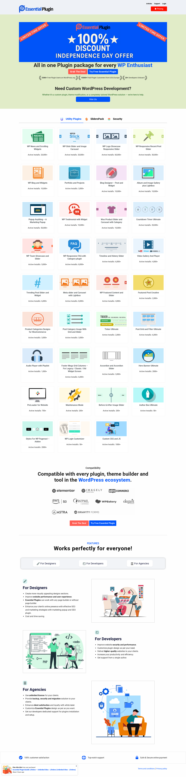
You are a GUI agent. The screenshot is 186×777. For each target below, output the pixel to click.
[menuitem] (159, 8)
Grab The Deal (78, 71)
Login (164, 4)
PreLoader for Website (37, 405)
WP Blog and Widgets (37, 183)
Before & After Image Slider (111, 405)
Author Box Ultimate (148, 405)
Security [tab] (117, 118)
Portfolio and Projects (74, 183)
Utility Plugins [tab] (73, 118)
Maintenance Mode (74, 405)
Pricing (160, 9)
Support (157, 4)
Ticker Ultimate (111, 329)
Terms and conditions (146, 769)
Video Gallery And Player (148, 256)
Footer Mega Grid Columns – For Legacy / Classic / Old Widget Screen (74, 369)
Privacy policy (161, 769)
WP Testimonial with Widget (74, 219)
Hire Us (93, 99)
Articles (149, 4)
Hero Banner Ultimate (148, 366)
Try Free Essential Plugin (102, 71)
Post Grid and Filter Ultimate (148, 329)
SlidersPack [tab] (97, 118)
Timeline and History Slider (111, 256)
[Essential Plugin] (36, 8)
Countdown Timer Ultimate (148, 219)
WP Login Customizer (74, 439)
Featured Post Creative (148, 292)
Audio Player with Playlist (37, 366)
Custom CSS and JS (111, 439)
